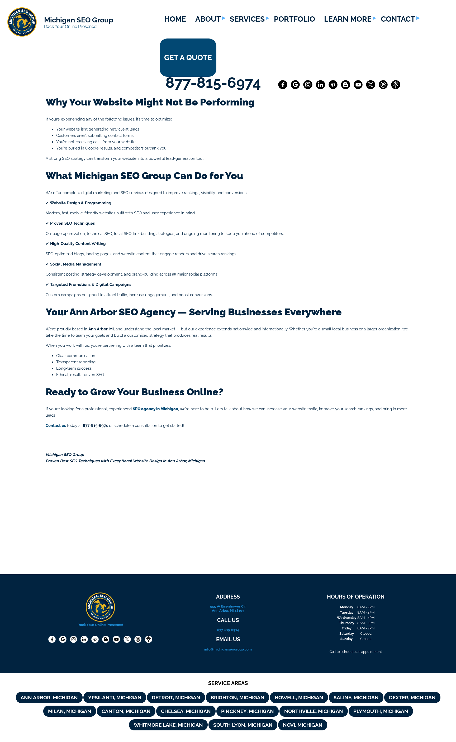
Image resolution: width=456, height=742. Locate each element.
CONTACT (398, 19)
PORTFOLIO (294, 19)
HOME (175, 19)
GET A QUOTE (188, 57)
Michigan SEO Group (78, 20)
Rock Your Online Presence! (70, 26)
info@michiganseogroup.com (228, 649)
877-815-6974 (214, 82)
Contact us (56, 425)
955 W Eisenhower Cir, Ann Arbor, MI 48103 (228, 608)
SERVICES (247, 19)
